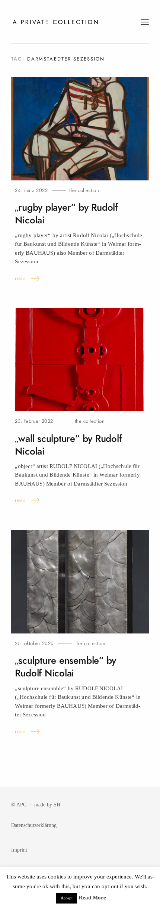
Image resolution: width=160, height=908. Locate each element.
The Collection (84, 190)
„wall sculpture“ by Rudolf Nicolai (68, 445)
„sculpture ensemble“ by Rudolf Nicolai (65, 667)
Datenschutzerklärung (34, 825)
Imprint (19, 850)
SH (57, 805)
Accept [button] (67, 898)
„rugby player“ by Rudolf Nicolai (66, 214)
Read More (92, 898)
